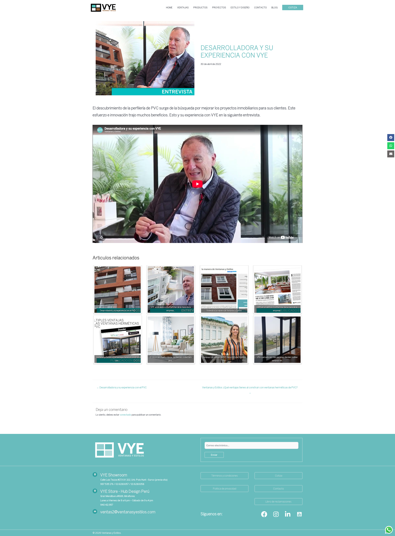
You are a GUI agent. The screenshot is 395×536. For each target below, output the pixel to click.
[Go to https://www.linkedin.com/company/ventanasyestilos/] (288, 514)
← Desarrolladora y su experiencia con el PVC (122, 387)
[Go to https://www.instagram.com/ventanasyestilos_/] (276, 514)
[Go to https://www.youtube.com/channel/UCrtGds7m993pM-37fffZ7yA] (299, 514)
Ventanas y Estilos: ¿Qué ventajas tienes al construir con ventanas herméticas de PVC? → (250, 388)
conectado (125, 414)
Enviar (214, 455)
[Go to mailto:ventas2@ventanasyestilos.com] (143, 512)
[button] (224, 475)
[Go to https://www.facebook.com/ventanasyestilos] (264, 514)
